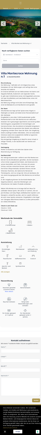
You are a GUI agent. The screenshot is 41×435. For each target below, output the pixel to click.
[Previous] (3, 23)
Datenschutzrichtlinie (10, 428)
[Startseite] (20, 3)
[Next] (37, 23)
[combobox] (7, 8)
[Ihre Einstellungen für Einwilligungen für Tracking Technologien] (37, 431)
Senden (36, 400)
